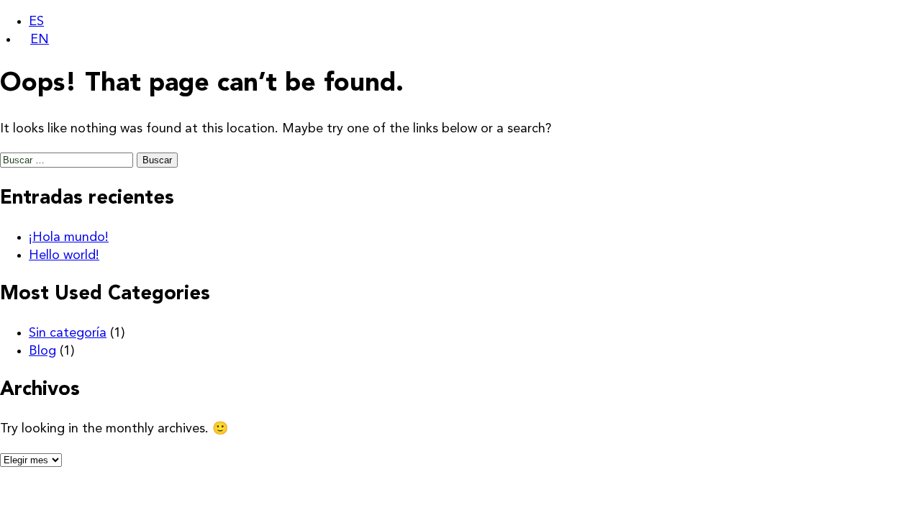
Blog (42, 351)
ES (36, 21)
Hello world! (64, 255)
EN (39, 39)
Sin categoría (67, 333)
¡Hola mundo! (69, 237)
